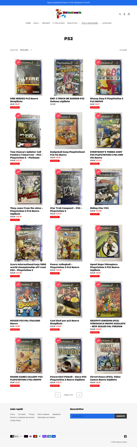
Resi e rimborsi (43, 414)
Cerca (12, 414)
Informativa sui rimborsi (46, 417)
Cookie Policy (15, 420)
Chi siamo (22, 414)
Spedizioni (56, 414)
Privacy (32, 414)
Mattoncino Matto (121, 442)
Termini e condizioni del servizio (22, 417)
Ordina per (14, 50)
